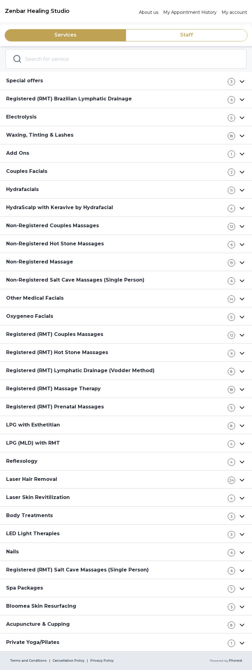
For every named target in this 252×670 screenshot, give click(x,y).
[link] (69, 11)
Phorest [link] (235, 661)
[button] (126, 81)
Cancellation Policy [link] (69, 661)
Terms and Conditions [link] (28, 661)
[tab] (65, 35)
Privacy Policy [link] (102, 661)
